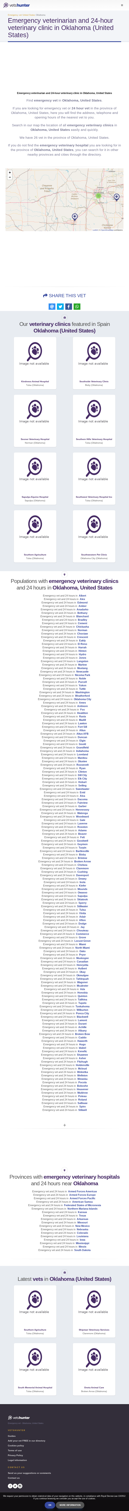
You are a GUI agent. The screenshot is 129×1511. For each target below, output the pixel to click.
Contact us (14, 1478)
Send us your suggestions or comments (29, 1473)
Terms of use (15, 1450)
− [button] (10, 177)
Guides (12, 1436)
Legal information (17, 1460)
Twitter (15, 1486)
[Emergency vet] (16, 5)
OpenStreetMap (107, 230)
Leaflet (95, 230)
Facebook (10, 1486)
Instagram (20, 1486)
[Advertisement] (64, 69)
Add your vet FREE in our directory (26, 1440)
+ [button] (10, 172)
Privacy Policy (15, 1455)
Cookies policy (16, 1445)
